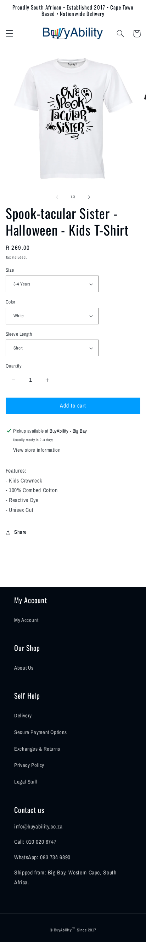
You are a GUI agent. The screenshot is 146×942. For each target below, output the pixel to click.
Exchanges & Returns (37, 748)
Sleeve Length (19, 334)
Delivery (23, 715)
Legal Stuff (25, 781)
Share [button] (20, 532)
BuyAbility (63, 930)
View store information (37, 449)
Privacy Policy (29, 765)
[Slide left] (57, 197)
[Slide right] (89, 197)
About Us (24, 667)
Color (11, 302)
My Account (26, 620)
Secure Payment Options (40, 732)
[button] (9, 33)
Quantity (14, 366)
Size (10, 270)
